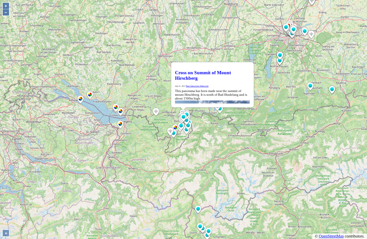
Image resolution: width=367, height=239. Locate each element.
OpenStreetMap (331, 236)
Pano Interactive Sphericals (197, 86)
